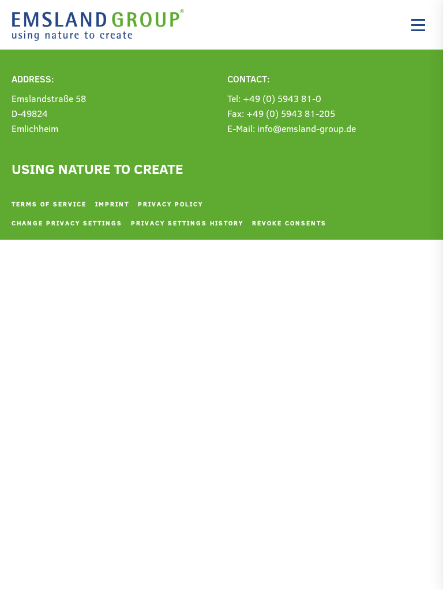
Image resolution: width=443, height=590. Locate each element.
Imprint (112, 203)
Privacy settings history (187, 222)
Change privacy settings (67, 222)
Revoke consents (289, 222)
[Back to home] (101, 25)
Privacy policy (170, 203)
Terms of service (49, 203)
